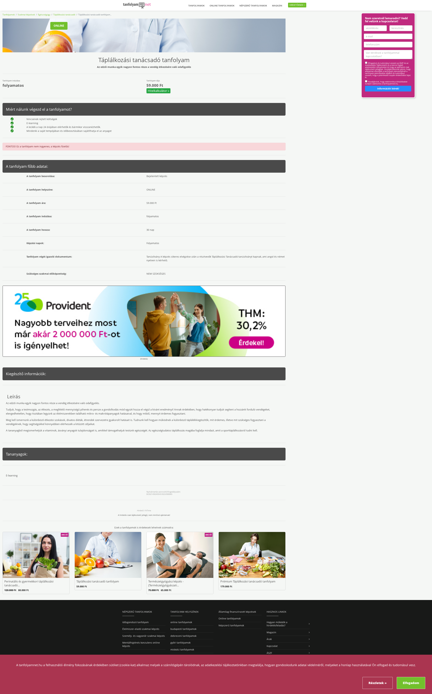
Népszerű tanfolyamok (253, 5)
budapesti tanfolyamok (183, 629)
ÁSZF (269, 653)
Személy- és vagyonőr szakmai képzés (143, 635)
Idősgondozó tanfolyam (135, 622)
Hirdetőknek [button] (296, 5)
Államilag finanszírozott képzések (237, 611)
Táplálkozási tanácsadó (64, 14)
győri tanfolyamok (180, 642)
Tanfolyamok (196, 5)
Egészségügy (44, 14)
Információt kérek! (388, 88)
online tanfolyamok (181, 622)
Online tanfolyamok (222, 5)
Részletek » (378, 683)
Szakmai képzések (26, 14)
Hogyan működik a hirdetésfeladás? (277, 624)
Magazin (277, 5)
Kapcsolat (272, 646)
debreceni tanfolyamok (183, 635)
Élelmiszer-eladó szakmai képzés (140, 629)
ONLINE (59, 26)
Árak (269, 639)
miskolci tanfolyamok (182, 649)
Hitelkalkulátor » (158, 91)
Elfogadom (411, 683)
